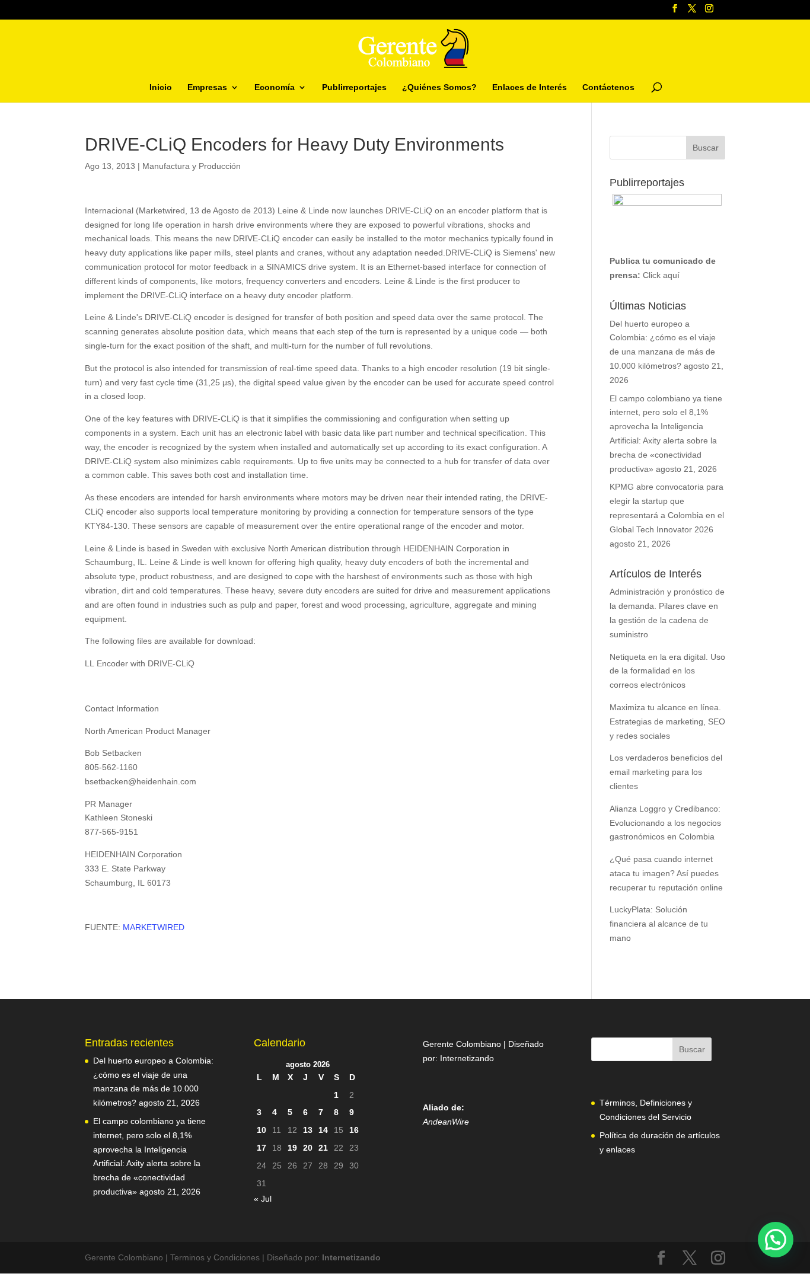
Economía (274, 87)
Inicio (160, 87)
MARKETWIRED (153, 927)
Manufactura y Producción (191, 166)
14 (323, 1130)
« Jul (263, 1198)
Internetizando (467, 1058)
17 (261, 1147)
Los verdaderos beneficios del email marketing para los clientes (666, 772)
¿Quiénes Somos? (439, 87)
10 (261, 1130)
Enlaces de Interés (529, 87)
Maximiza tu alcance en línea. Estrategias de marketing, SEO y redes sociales (667, 721)
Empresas (207, 87)
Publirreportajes (354, 87)
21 (323, 1147)
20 (307, 1147)
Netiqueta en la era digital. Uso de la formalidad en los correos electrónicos (667, 671)
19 (292, 1147)
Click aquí (661, 275)
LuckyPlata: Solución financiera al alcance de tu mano (659, 924)
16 (354, 1130)
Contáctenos (608, 87)
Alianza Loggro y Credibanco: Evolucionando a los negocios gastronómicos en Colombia (665, 823)
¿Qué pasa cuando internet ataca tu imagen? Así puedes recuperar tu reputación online (666, 873)
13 (307, 1130)
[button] (775, 1239)
